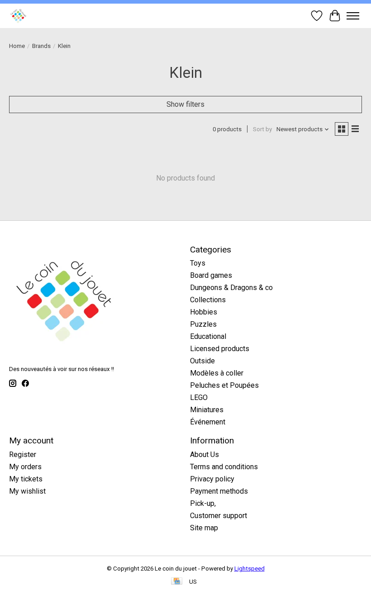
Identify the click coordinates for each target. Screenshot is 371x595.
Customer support (218, 515)
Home (17, 46)
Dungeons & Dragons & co (231, 287)
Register (22, 454)
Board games (211, 275)
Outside (202, 361)
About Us (204, 454)
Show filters (185, 104)
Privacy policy (212, 479)
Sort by (262, 129)
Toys (197, 263)
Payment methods (219, 491)
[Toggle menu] (353, 16)
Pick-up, (203, 503)
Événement (207, 422)
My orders (25, 466)
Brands (41, 46)
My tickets (26, 479)
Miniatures (207, 409)
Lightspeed (249, 568)
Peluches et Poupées (224, 385)
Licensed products (219, 348)
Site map (204, 528)
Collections (208, 299)
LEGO (199, 397)
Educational (208, 336)
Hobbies (203, 312)
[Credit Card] (176, 581)
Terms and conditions (224, 466)
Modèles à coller (216, 373)
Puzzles (203, 324)
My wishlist (27, 491)
